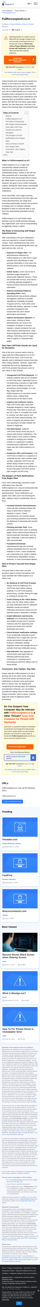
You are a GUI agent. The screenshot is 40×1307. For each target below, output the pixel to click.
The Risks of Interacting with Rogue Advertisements (16, 123)
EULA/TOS (5, 1132)
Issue (4, 961)
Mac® (20, 69)
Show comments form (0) (12, 801)
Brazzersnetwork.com (14, 911)
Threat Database (7, 10)
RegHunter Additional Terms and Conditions (23, 1273)
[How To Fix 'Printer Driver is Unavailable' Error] (20, 1016)
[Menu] (35, 4)
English (32, 4)
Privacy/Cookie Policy (21, 74)
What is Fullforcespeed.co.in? (14, 117)
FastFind (7, 875)
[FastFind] (20, 863)
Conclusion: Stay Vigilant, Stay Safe (15, 150)
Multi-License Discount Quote (15, 757)
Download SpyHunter (17, 747)
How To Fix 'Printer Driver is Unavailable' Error (17, 1030)
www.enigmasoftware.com (17, 1180)
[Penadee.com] (20, 827)
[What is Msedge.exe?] (20, 980)
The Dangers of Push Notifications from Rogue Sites (15, 138)
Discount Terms (29, 1132)
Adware (25, 24)
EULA (33, 72)
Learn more (5, 1299)
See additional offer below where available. (18, 72)
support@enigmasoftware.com (28, 1199)
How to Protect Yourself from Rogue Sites (15, 145)
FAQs (34, 1102)
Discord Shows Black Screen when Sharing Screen (18, 956)
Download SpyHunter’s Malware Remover (17, 60)
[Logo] (8, 4)
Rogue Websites (20, 10)
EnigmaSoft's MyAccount (28, 1201)
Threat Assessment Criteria (23, 1259)
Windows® (27, 67)
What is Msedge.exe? (14, 993)
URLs (5, 155)
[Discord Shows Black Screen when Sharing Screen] (20, 942)
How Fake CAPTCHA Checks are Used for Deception (14, 130)
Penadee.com (9, 839)
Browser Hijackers (9, 879)
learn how (20, 1134)
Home (4, 1268)
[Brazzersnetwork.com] (20, 898)
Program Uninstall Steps (15, 1268)
